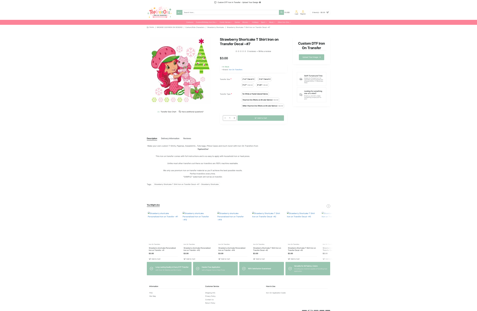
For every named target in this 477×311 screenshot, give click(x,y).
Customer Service (212, 286)
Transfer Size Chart (168, 112)
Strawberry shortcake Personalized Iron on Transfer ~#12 (197, 249)
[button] (261, 118)
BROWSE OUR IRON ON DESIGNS (169, 27)
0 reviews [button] (251, 51)
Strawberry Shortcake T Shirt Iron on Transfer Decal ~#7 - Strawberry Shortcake (186, 184)
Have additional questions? (192, 112)
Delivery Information (170, 138)
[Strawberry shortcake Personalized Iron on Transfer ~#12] (198, 227)
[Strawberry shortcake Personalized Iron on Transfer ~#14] (232, 227)
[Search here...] (281, 12)
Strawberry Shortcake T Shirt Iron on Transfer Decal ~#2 (267, 249)
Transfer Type (225, 94)
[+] (234, 118)
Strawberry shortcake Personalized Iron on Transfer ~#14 (231, 249)
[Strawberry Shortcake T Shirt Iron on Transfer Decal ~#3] (302, 227)
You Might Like (153, 205)
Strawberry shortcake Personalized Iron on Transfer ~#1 (162, 249)
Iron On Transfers (235, 70)
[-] (225, 118)
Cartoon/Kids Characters (194, 27)
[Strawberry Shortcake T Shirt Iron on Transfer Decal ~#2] (267, 227)
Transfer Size (225, 79)
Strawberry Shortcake (215, 27)
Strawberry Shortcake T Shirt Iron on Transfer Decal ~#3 (302, 249)
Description (152, 138)
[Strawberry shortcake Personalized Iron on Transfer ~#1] (163, 227)
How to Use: (271, 286)
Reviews (187, 138)
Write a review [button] (264, 51)
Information (153, 286)
